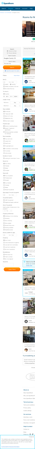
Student (7, 180)
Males (6, 168)
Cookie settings (27, 410)
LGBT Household (9, 200)
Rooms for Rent (13, 51)
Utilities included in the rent (11, 86)
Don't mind (7, 240)
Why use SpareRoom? (29, 395)
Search (4, 8)
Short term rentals (9, 121)
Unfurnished (8, 153)
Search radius (12, 61)
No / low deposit (9, 259)
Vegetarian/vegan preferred (11, 202)
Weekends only (9, 118)
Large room (8, 141)
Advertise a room (27, 417)
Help (31, 8)
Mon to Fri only (9, 116)
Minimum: (6, 102)
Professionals (8, 178)
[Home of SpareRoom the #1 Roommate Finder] (8, 3)
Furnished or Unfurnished (11, 148)
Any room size (8, 138)
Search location (12, 55)
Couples (7, 170)
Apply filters (12, 269)
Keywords (5, 262)
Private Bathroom (9, 146)
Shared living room (9, 225)
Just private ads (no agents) (12, 242)
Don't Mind (8, 163)
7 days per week (9, 113)
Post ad (17, 8)
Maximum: (6, 105)
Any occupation (9, 175)
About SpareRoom (28, 392)
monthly (14, 84)
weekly (6, 84)
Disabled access (9, 229)
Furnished (7, 151)
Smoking (7, 218)
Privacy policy (27, 407)
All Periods (7, 111)
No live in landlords (10, 249)
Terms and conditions (29, 405)
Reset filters (17, 75)
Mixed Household (9, 189)
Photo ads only (8, 254)
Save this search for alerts (12, 71)
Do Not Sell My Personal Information (10, 446)
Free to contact (8, 256)
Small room (8, 143)
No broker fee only (9, 88)
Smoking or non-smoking (11, 216)
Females (7, 166)
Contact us (26, 429)
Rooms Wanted (12, 53)
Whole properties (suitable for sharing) (11, 132)
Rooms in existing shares (11, 126)
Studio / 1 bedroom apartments (9, 129)
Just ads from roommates (11, 244)
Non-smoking (8, 220)
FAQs (24, 432)
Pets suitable (8, 223)
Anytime (7, 94)
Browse (10, 8)
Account (24, 8)
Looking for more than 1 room (12, 158)
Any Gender (8, 183)
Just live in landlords (10, 247)
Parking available (9, 227)
